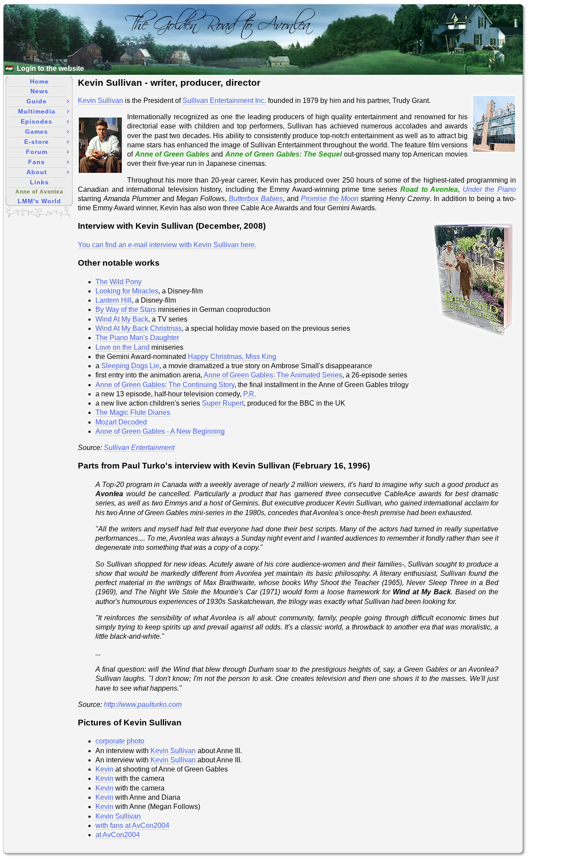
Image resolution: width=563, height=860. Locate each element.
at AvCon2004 (117, 834)
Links (39, 182)
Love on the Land (122, 347)
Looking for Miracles (126, 291)
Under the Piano (489, 189)
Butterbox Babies (256, 198)
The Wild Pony (118, 281)
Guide (36, 101)
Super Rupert (223, 403)
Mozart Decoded (121, 422)
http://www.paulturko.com (143, 704)
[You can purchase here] (473, 338)
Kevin (104, 769)
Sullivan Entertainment (139, 447)
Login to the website (50, 68)
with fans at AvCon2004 (132, 825)
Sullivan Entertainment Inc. (224, 100)
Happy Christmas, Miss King (232, 356)
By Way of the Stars (125, 309)
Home (39, 81)
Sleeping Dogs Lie (130, 366)
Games (36, 131)
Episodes (36, 121)
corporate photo (119, 741)
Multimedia (36, 111)
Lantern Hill (113, 300)
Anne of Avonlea (39, 192)
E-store (36, 141)
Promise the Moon (329, 198)
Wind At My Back (121, 319)
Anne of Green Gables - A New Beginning (160, 431)
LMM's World (39, 201)
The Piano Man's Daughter (137, 337)
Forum (37, 151)
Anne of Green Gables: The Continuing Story (164, 384)
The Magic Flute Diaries (132, 412)
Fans (36, 161)
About (36, 172)
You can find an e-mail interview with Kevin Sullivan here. (167, 245)
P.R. (249, 394)
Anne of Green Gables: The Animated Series (273, 375)
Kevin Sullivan (100, 100)
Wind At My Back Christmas (138, 328)
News (39, 91)
